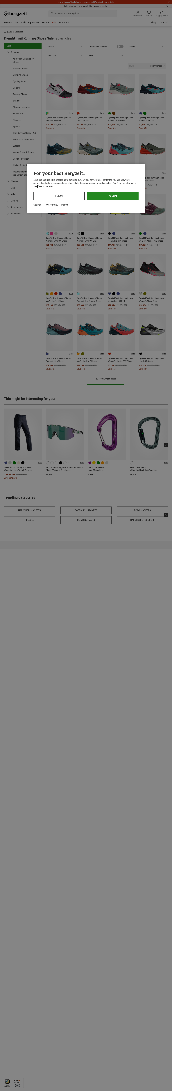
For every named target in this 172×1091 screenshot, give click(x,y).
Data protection (45, 186)
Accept (113, 196)
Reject (59, 196)
